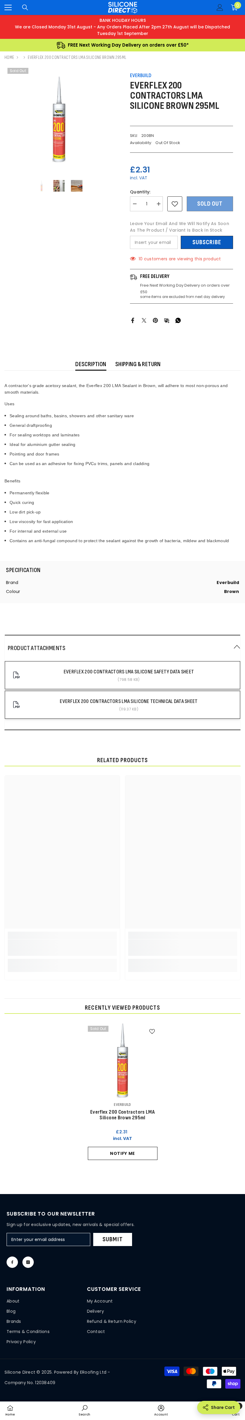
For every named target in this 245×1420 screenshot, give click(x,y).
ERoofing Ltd (93, 1372)
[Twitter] (144, 320)
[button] (122, 648)
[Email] (166, 320)
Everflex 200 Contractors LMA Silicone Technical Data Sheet (128, 701)
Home (9, 57)
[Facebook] (132, 320)
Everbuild (140, 75)
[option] (59, 119)
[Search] (25, 7)
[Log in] (220, 7)
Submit (112, 1239)
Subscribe (207, 242)
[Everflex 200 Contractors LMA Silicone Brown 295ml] (122, 1060)
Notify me (122, 1153)
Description (90, 364)
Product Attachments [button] (36, 648)
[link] (62, 947)
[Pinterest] (155, 320)
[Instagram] (28, 1262)
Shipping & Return (138, 364)
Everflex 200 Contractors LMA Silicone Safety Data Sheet (129, 672)
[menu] (8, 7)
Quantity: (140, 192)
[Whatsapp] (178, 320)
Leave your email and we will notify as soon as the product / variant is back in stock (179, 227)
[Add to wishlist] (174, 203)
